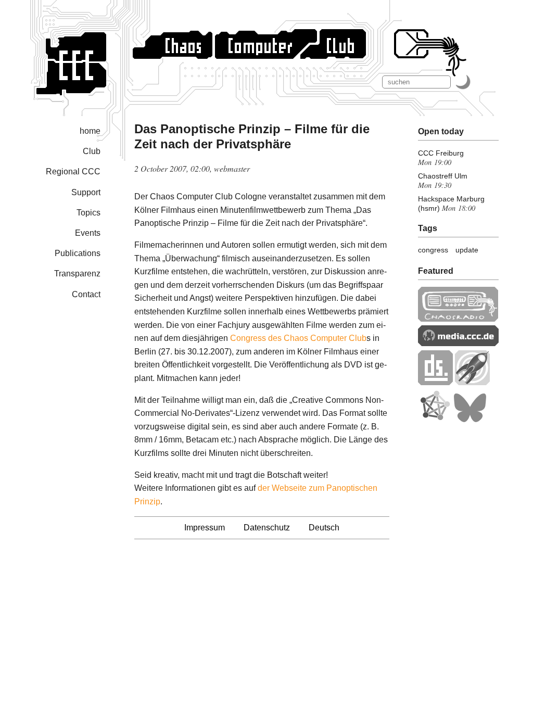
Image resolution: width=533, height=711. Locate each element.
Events (87, 232)
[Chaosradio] (458, 318)
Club (91, 151)
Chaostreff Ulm (442, 176)
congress (433, 250)
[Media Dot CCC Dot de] (458, 343)
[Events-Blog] (472, 382)
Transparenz (77, 273)
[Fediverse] (434, 419)
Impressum (204, 527)
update (466, 250)
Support (85, 192)
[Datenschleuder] (435, 382)
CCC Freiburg (441, 153)
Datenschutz (267, 527)
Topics (88, 212)
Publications (77, 253)
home (90, 130)
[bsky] (470, 419)
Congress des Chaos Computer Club (298, 338)
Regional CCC (73, 171)
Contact (86, 294)
